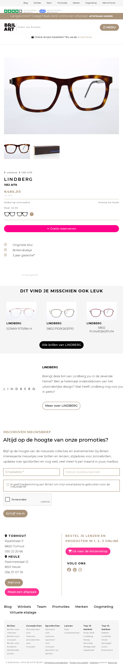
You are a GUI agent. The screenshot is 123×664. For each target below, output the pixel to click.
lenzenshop (85, 37)
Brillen (11, 626)
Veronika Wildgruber (89, 645)
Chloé (104, 640)
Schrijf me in (15, 513)
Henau (86, 640)
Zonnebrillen (33, 626)
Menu (111, 27)
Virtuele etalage (23, 612)
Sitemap (94, 662)
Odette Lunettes (106, 634)
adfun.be (112, 662)
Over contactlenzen (71, 631)
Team (49, 3)
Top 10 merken (87, 628)
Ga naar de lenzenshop (89, 551)
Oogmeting (91, 3)
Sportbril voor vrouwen (50, 643)
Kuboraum (107, 650)
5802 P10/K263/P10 (60, 328)
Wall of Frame (108, 3)
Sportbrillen (52, 626)
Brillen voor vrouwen (13, 638)
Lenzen (68, 626)
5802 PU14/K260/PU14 (102, 329)
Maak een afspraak (22, 592)
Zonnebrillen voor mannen (33, 632)
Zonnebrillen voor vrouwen (33, 643)
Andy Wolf (88, 632)
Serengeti (107, 643)
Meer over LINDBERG (61, 405)
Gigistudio (88, 650)
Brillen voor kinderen (13, 645)
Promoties (62, 3)
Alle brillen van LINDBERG (61, 345)
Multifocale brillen (13, 652)
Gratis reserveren (62, 228)
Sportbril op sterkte (51, 652)
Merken (76, 3)
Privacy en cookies (79, 662)
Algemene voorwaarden (56, 662)
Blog (26, 3)
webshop (12, 172)
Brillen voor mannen (13, 631)
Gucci (104, 646)
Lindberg (88, 636)
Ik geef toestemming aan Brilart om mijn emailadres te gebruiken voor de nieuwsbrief (60, 485)
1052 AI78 (26, 172)
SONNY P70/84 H (19, 328)
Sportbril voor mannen (50, 632)
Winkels (37, 3)
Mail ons (14, 582)
